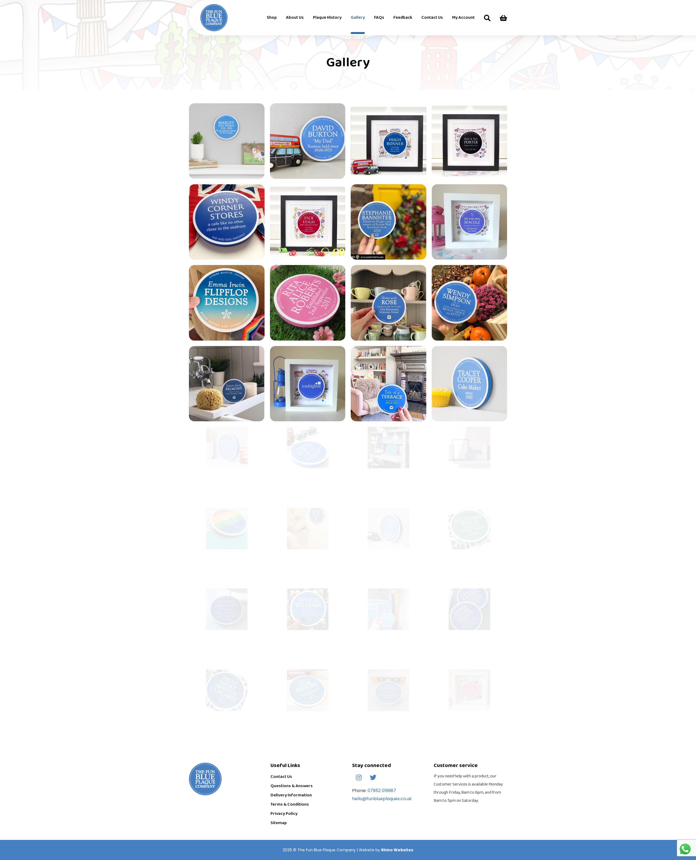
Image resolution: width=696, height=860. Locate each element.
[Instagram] (358, 777)
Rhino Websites (397, 850)
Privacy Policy (284, 813)
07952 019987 (381, 790)
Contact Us (281, 776)
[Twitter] (373, 777)
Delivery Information (291, 795)
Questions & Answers (292, 786)
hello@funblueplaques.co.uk (382, 799)
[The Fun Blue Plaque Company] (202, 17)
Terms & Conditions (290, 804)
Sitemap (279, 823)
